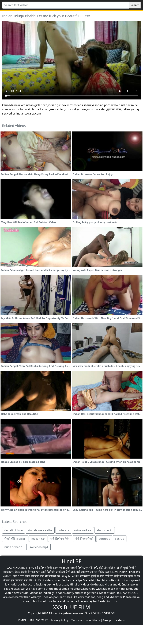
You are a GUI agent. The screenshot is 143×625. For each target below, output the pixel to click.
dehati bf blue (13, 530)
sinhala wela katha (40, 530)
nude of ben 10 (14, 547)
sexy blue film (71, 576)
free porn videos (114, 620)
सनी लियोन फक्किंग (60, 539)
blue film (69, 568)
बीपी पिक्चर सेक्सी (84, 539)
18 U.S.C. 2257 (38, 620)
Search (135, 5)
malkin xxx (38, 539)
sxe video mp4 (38, 547)
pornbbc (104, 539)
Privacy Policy (59, 620)
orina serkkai (83, 530)
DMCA (22, 620)
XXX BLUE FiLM (71, 607)
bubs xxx (63, 530)
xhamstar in (104, 530)
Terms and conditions (85, 620)
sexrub (119, 539)
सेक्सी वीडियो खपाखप (15, 539)
